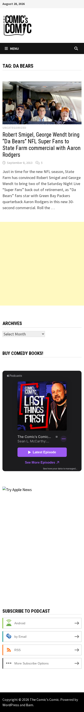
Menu (14, 48)
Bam (29, 705)
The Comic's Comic (44, 699)
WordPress (10, 705)
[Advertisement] (42, 264)
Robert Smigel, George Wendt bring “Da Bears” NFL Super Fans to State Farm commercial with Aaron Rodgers (41, 144)
